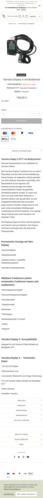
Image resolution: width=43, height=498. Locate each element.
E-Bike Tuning (12, 23)
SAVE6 (23, 10)
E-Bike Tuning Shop (13, 16)
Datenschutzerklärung (12, 489)
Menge (3, 110)
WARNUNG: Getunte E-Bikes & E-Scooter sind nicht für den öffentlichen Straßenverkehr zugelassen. (21, 3)
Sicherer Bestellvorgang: (11, 128)
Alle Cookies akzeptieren (26, 494)
